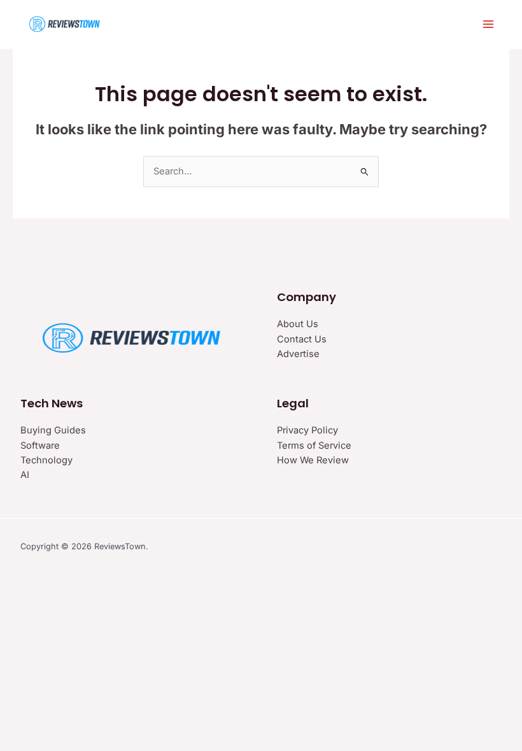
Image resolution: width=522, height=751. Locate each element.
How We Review (313, 460)
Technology (46, 460)
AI (24, 475)
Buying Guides (53, 430)
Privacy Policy (307, 430)
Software (40, 445)
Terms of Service (314, 445)
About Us (297, 324)
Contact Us (302, 339)
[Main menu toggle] (488, 24)
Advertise (298, 354)
